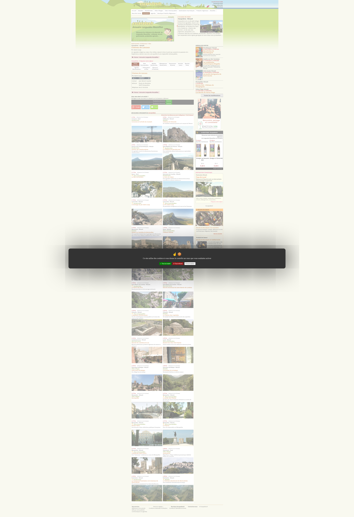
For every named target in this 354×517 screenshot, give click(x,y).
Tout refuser (179, 263)
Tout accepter (165, 263)
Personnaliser (190, 263)
